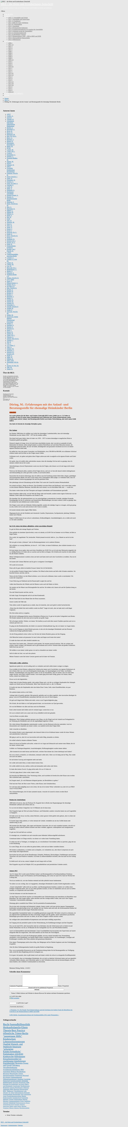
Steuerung (16, 1046)
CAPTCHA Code (22, 1003)
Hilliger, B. (10, 212)
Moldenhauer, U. (12, 269)
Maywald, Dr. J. (11, 268)
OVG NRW (10, 279)
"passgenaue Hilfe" (12, 1036)
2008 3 (10, 55)
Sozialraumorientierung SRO (13, 1070)
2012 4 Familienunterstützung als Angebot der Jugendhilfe (25, 29)
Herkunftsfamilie (12, 1027)
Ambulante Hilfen (8, 1089)
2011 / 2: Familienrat (14, 21)
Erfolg (22, 1101)
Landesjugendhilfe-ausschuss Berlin (12, 255)
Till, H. (9, 342)
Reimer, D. (10, 291)
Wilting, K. (10, 359)
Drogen (28, 1103)
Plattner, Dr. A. (11, 284)
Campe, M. (10, 150)
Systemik (11, 1099)
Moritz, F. (10, 271)
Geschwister (16, 1086)
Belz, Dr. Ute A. (11, 136)
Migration (5, 1101)
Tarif (22, 1094)
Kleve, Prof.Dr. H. (12, 236)
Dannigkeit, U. (11, 155)
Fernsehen (16, 1104)
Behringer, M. (11, 134)
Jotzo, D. (9, 225)
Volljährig (16, 1065)
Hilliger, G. (10, 214)
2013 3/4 (10, 83)
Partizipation (8, 1054)
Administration (12, 1125)
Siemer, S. (10, 323)
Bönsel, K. (10, 141)
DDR (27, 1082)
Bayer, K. (10, 131)
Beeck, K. (10, 133)
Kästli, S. (9, 234)
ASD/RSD (18, 1054)
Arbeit (12, 1092)
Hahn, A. (9, 188)
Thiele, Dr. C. (11, 335)
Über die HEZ (8, 14)
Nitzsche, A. (10, 273)
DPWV (9, 163)
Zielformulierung (19, 1092)
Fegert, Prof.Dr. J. (12, 177)
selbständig (24, 1081)
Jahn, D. (9, 220)
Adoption (22, 1104)
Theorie (7, 1030)
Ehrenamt (6, 1084)
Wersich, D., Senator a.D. (10, 353)
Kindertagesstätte (7, 1098)
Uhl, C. (9, 344)
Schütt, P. (9, 310)
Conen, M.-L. (11, 151)
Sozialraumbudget (8, 1094)
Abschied (23, 1106)
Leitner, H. (10, 263)
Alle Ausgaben (8, 41)
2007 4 (10, 48)
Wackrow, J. (10, 350)
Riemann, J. (10, 296)
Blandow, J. (10, 139)
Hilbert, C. (10, 210)
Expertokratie (27, 1094)
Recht (6, 1024)
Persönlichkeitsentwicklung (14, 1096)
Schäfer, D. (10, 300)
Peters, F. (9, 281)
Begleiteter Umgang (9, 1087)
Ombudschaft (12, 1103)
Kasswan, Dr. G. (12, 232)
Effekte (11, 1106)
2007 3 (10, 46)
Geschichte (27, 1079)
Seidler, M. (10, 315)
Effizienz (11, 1108)
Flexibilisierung (18, 1091)
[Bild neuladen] (14, 998)
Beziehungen (19, 1087)
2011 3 (10, 71)
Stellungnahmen (18, 1099)
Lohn (25, 1091)
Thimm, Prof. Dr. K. (13, 338)
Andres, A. (10, 116)
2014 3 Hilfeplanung (14, 39)
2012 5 (10, 80)
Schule (20, 1074)
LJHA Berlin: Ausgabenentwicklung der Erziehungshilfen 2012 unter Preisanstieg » (34, 1015)
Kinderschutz (9, 1039)
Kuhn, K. (9, 244)
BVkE (9, 148)
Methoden (5, 1099)
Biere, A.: (10, 138)
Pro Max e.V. (11, 286)
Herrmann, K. (11, 209)
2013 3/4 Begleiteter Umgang (17, 34)
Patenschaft (6, 1081)
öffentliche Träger (12, 1033)
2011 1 (10, 68)
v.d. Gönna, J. (11, 345)
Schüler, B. (10, 308)
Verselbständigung (10, 1067)
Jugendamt (6, 1072)
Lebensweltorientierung (14, 1041)
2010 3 (10, 65)
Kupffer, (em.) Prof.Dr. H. (11, 250)
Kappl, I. (9, 231)
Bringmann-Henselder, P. (11, 143)
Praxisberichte (8, 1063)
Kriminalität (24, 1098)
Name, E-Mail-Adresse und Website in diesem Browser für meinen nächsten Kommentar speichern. (40, 993)
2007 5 (10, 50)
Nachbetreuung (25, 1086)
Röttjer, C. (10, 298)
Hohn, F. (9, 215)
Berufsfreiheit (16, 1094)
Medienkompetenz (21, 1103)
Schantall (7, 16)
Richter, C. (10, 293)
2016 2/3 (10, 92)
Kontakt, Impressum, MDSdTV (13, 93)
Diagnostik (27, 1092)
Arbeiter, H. (10, 119)
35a (9, 1092)
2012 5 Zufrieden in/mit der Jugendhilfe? (20, 31)
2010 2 (10, 63)
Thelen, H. (10, 333)
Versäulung (6, 1108)
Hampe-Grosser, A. (12, 195)
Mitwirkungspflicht (24, 1108)
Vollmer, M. (10, 349)
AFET (9, 114)
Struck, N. (10, 332)
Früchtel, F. (10, 185)
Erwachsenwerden (10, 1059)
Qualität (6, 1044)
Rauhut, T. (10, 290)
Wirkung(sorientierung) (10, 1079)
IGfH (8, 219)
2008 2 (10, 53)
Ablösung (26, 1087)
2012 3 (10, 77)
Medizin (24, 1096)
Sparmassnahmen (9, 1075)
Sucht (12, 1104)
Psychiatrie (6, 1077)
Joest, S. (9, 224)
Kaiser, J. (9, 229)
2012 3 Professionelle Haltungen (18, 28)
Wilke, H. (10, 357)
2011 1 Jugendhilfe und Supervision (19, 19)
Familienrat (19, 1075)
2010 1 (10, 61)
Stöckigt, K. (10, 328)
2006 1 (10, 43)
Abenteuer (20, 1079)
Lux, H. (9, 266)
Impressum (4, 1125)
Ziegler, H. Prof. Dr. (13, 365)
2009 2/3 (10, 60)
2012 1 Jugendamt (13, 26)
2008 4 (10, 56)
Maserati (25, 1099)
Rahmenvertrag (7, 1082)
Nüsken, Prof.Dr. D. (13, 278)
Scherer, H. (10, 301)
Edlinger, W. (10, 165)
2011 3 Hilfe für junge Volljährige (18, 23)
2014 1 (10, 88)
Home (6, 98)
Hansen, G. (10, 197)
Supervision (6, 1106)
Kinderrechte (8, 1056)
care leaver (21, 1084)
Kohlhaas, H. (11, 239)
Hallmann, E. (11, 190)
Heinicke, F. (10, 202)
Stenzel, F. (10, 327)
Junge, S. (9, 227)
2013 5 (10, 87)
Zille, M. (9, 367)
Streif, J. (9, 330)
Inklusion (16, 1108)
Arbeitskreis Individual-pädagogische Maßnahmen (11, 123)
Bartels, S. (10, 128)
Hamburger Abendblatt (10, 192)
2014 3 (10, 90)
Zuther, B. (10, 369)
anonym (9, 117)
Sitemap (6, 95)
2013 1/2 (10, 82)
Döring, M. (10, 161)
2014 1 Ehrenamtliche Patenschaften (19, 38)
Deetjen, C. (10, 156)
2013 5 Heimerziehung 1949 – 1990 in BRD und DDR (24, 36)
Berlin (25, 1033)
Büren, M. (10, 146)
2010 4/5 (10, 66)
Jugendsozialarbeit (15, 1081)
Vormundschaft (7, 1104)
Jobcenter (5, 1092)
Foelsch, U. (10, 182)
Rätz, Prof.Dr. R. (12, 288)
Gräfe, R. (9, 187)
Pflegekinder (14, 1074)
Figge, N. (9, 178)
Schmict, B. (10, 303)
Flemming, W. (11, 180)
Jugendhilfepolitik (20, 1024)
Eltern (24, 1027)
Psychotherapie (13, 1084)
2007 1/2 (10, 44)
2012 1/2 (10, 75)
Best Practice (18, 1030)
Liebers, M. (10, 264)
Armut (5, 1096)
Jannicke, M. (10, 222)
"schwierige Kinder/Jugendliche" (12, 1050)
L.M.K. (9, 252)
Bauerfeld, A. (11, 129)
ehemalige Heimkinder (19, 1082)
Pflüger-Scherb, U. (12, 283)
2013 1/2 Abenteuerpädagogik (17, 33)
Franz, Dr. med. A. (12, 183)
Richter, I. (10, 295)
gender (15, 1106)
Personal (26, 1075)
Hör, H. (9, 217)
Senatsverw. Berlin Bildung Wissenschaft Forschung (12, 319)
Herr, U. (9, 207)
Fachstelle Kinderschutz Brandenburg (11, 169)
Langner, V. (10, 258)
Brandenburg (21, 1072)
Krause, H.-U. (11, 242)
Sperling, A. (10, 325)
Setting (19, 1106)
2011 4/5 (10, 73)
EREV (9, 166)
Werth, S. (9, 355)
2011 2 (10, 70)
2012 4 (10, 78)
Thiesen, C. (10, 337)
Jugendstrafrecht (16, 1098)
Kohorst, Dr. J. (11, 241)
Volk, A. (9, 347)
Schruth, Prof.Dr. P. (12, 306)
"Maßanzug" (10, 1091)
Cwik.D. (9, 153)
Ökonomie (19, 1063)
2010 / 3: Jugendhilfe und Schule (18, 17)
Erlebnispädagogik (16, 1077)
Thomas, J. (10, 340)
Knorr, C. (9, 237)
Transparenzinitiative (14, 1101)
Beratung (6, 1074)
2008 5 (10, 58)
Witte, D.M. (10, 360)
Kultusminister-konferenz (11, 246)
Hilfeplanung (19, 1056)
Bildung (13, 1072)
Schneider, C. (11, 305)
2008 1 (10, 51)
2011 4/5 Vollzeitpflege (15, 24)
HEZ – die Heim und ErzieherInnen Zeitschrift (27, 4)
